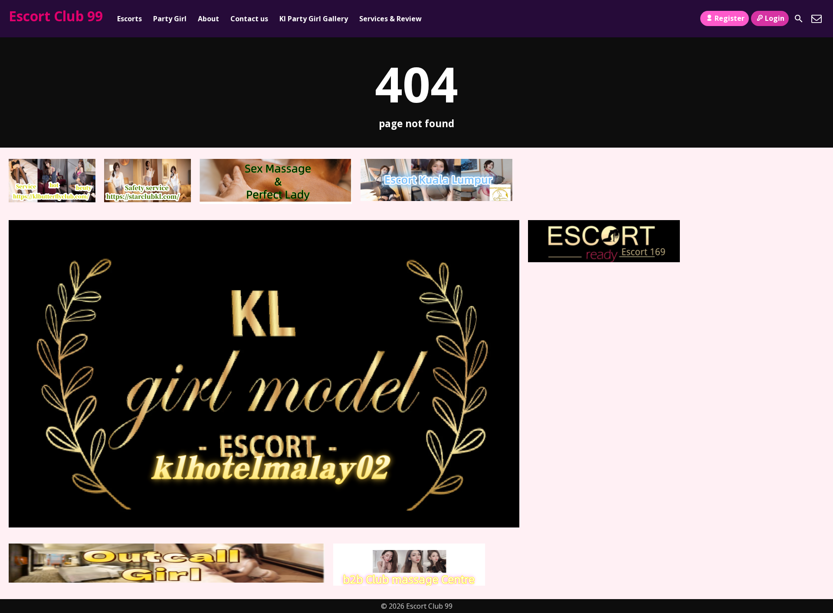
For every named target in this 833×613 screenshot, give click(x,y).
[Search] (799, 18)
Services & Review (390, 18)
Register (729, 18)
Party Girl (170, 18)
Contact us (249, 18)
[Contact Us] (816, 18)
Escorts (129, 18)
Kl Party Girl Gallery (313, 18)
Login (774, 18)
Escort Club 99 (56, 16)
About (208, 18)
